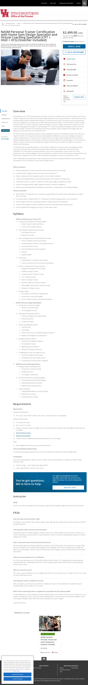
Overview (4, 111)
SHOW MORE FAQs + (19, 603)
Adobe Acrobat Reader (23, 436)
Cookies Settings (17, 679)
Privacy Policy (56, 680)
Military (62, 668)
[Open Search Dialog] (84, 3)
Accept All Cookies (17, 674)
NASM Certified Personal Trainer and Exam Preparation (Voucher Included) (48, 640)
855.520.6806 (5, 139)
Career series (71, 59)
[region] (17, 670)
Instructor (5, 122)
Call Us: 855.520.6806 (79, 24)
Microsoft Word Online (23, 433)
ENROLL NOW (74, 46)
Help (61, 671)
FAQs (3, 126)
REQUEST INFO (79, 97)
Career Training (37, 668)
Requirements (6, 118)
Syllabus (4, 115)
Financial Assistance (65, 670)
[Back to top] (44, 665)
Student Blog (74, 668)
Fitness (19, 23)
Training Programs (10, 23)
